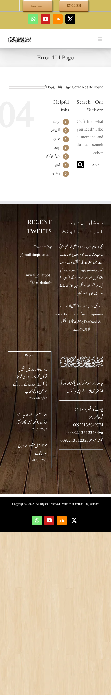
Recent (30, 355)
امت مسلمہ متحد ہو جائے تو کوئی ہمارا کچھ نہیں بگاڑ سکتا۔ (31, 419)
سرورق (56, 121)
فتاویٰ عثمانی (55, 130)
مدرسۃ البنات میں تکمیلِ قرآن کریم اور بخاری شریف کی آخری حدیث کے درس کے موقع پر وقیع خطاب (30, 380)
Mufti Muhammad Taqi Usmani (80, 503)
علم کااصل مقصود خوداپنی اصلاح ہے (32, 449)
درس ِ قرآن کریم (53, 156)
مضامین (56, 139)
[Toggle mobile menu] (100, 39)
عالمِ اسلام (56, 173)
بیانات (57, 147)
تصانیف (56, 165)
